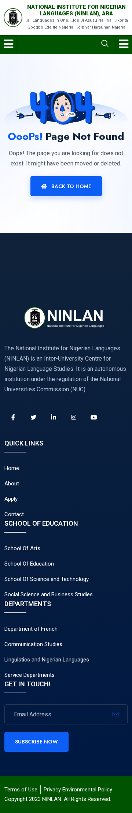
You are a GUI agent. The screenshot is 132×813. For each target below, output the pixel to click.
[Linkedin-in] (53, 417)
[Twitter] (33, 417)
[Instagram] (73, 417)
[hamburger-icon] (8, 44)
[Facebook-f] (13, 417)
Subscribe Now (36, 741)
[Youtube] (94, 417)
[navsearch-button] (77, 44)
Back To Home (70, 186)
